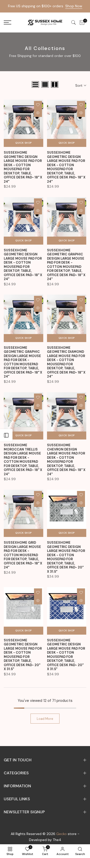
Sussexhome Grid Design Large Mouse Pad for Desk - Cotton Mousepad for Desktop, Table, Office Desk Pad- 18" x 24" (23, 554)
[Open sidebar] (6, 435)
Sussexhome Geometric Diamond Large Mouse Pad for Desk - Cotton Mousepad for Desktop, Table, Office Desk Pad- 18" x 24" (66, 362)
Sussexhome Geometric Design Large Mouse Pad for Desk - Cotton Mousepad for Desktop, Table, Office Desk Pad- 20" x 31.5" (66, 557)
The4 (57, 840)
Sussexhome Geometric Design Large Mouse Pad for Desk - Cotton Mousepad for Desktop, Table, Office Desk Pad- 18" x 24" (23, 167)
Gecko (61, 834)
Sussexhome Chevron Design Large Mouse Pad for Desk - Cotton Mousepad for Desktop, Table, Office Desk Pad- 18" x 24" (66, 459)
